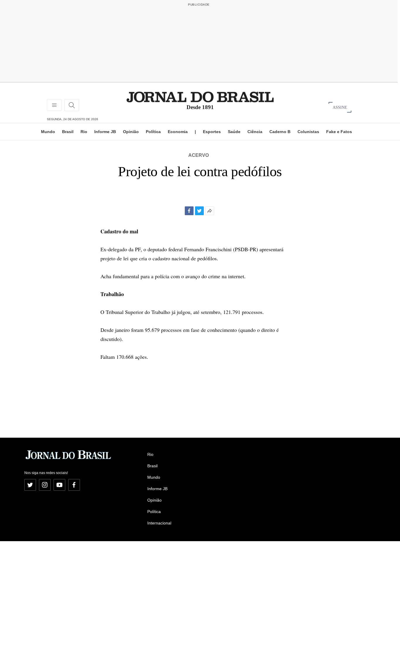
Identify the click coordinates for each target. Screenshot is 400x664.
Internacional (159, 523)
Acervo (198, 155)
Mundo (48, 132)
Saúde (234, 132)
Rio (84, 132)
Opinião (131, 132)
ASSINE (340, 107)
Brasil (67, 132)
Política (153, 132)
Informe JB (105, 132)
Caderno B (279, 132)
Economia (178, 132)
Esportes (212, 132)
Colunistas (308, 132)
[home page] (200, 96)
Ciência (254, 132)
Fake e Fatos (339, 132)
